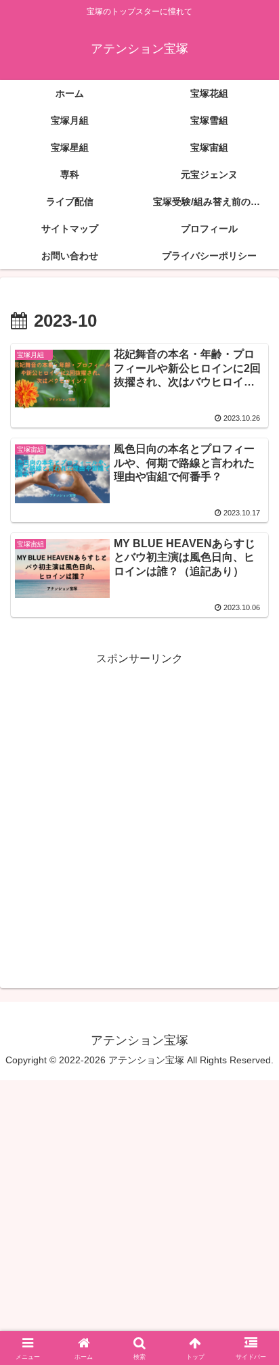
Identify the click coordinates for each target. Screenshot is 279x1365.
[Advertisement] (139, 808)
